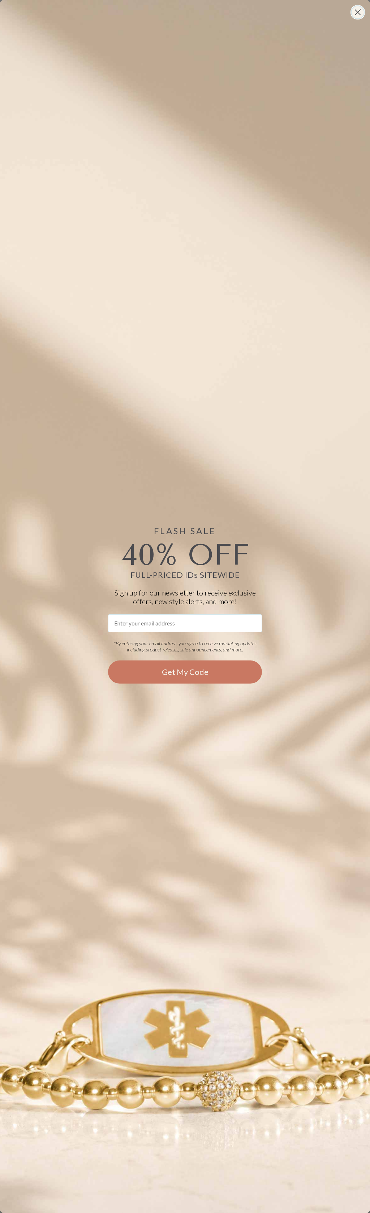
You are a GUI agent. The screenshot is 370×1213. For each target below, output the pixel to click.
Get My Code (185, 672)
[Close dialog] (357, 12)
